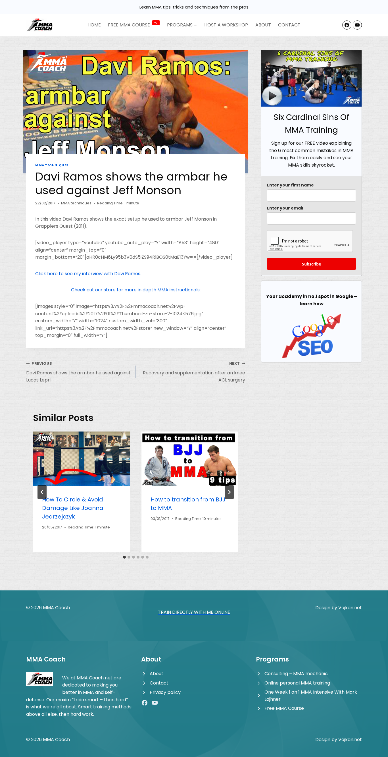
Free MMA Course (284, 708)
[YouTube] (357, 25)
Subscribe (311, 264)
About (263, 25)
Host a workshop (226, 25)
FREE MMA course (133, 24)
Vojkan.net (350, 607)
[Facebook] (346, 25)
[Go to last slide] (42, 492)
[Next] (229, 492)
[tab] (124, 557)
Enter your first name (290, 185)
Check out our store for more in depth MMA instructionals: (136, 290)
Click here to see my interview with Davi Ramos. (88, 273)
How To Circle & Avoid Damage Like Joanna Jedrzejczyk (72, 507)
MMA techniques (52, 165)
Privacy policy (165, 692)
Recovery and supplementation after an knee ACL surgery (194, 372)
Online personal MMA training (297, 683)
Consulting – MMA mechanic (296, 673)
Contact (289, 25)
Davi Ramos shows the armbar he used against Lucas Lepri (78, 372)
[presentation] (81, 459)
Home (94, 25)
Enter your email (285, 208)
